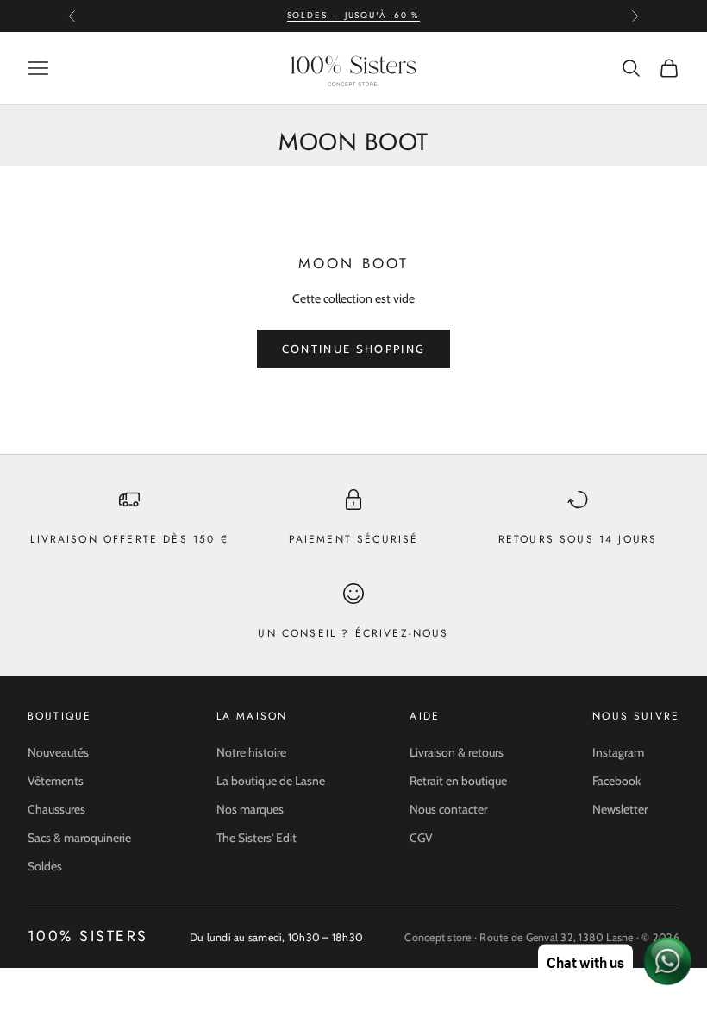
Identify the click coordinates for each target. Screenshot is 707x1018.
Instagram (618, 752)
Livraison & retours (457, 752)
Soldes (45, 866)
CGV (421, 837)
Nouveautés (58, 752)
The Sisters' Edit (256, 837)
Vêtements (56, 781)
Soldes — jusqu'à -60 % (354, 15)
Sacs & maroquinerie (79, 837)
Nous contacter (448, 809)
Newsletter (620, 809)
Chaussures (56, 809)
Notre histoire (251, 752)
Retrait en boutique (458, 781)
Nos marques (250, 809)
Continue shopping (354, 348)
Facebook (616, 781)
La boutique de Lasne (270, 781)
